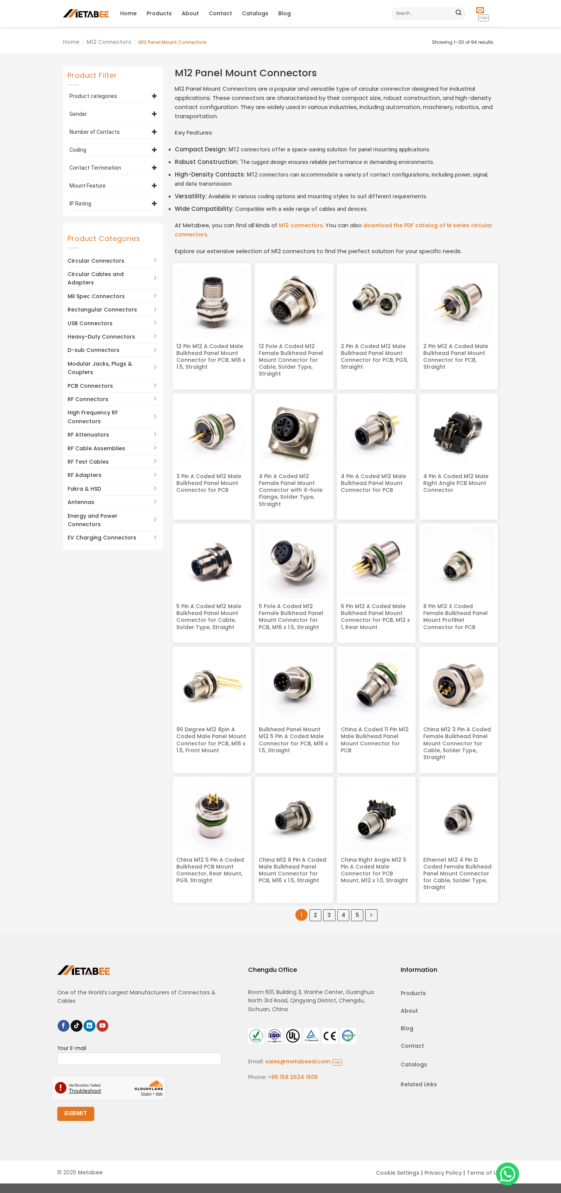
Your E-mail (71, 1048)
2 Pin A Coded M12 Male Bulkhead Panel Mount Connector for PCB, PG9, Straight (374, 357)
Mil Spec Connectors (96, 296)
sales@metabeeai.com (303, 1061)
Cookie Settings (397, 1173)
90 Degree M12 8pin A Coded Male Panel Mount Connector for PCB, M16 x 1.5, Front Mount (211, 740)
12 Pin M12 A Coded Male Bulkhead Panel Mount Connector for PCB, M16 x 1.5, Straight (210, 357)
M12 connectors (301, 225)
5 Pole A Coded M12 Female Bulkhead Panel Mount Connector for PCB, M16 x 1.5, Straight (291, 617)
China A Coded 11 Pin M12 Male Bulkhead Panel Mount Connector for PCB (375, 740)
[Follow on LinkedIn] (89, 1026)
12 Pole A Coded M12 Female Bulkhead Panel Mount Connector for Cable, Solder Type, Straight (291, 360)
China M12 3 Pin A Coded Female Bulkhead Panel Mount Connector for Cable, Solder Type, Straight (457, 743)
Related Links (419, 1084)
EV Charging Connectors (102, 537)
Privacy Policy (443, 1173)
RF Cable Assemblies (96, 448)
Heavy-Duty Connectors (101, 336)
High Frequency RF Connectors (93, 417)
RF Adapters (85, 475)
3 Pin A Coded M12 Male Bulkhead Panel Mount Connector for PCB (208, 483)
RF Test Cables (88, 462)
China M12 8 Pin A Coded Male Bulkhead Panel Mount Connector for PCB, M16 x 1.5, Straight (292, 870)
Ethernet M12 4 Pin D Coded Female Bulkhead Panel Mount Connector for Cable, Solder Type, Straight (457, 873)
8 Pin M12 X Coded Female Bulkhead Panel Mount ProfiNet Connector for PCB (455, 617)
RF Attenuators (88, 434)
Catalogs (255, 13)
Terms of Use (485, 1173)
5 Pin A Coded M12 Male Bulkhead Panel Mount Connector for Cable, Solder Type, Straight (208, 617)
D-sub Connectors (93, 350)
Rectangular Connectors (102, 309)
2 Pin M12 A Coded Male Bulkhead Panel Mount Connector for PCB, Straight (455, 357)
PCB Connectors (90, 385)
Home (128, 13)
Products (159, 13)
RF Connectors (88, 399)
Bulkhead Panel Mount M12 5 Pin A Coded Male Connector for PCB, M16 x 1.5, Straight (293, 740)
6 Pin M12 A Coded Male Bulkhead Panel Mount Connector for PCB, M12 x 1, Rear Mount (375, 617)
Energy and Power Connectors (93, 520)
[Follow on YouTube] (102, 1026)
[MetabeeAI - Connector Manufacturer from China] (86, 13)
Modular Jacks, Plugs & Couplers (100, 368)
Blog (284, 13)
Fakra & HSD (84, 488)
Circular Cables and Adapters (96, 278)
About (190, 13)
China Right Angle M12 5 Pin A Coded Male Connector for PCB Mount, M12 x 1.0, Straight (374, 870)
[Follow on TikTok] (76, 1026)
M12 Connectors (109, 42)
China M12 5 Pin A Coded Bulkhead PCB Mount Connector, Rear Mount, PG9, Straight (210, 870)
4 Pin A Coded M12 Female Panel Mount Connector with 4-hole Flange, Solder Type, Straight (290, 490)
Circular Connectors (96, 260)
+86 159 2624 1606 (293, 1077)
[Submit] (459, 13)
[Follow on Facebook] (63, 1026)
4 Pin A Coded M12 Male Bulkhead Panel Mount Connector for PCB (373, 483)
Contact (220, 13)
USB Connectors (90, 323)
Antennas (81, 502)
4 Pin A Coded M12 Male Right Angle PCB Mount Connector (455, 483)
